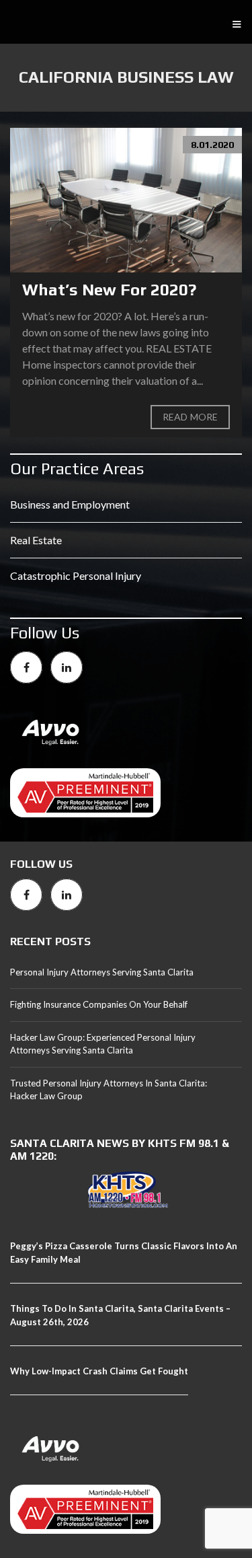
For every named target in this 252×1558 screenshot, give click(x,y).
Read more (190, 416)
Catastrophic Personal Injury (75, 575)
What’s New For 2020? (109, 290)
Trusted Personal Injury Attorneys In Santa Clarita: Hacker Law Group (108, 1090)
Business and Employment (70, 504)
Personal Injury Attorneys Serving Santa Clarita (102, 972)
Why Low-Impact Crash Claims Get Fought (99, 1371)
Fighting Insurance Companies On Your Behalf (98, 1004)
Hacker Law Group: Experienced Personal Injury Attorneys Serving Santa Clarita (103, 1044)
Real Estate (36, 539)
